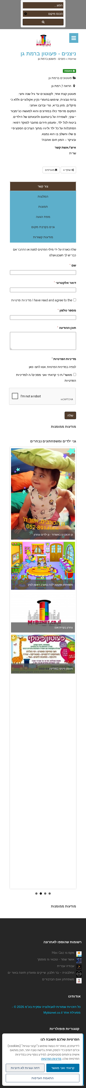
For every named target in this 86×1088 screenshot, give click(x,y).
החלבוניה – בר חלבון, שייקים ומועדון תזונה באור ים (41, 972)
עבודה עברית (65, 966)
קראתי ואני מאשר (62, 1068)
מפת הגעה (43, 217)
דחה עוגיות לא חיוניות (25, 1068)
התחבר (21, 249)
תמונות (43, 206)
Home (72, 58)
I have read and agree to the (41, 300)
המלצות (43, 196)
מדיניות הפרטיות (51, 1059)
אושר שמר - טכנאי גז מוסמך (55, 959)
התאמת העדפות (43, 1078)
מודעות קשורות (43, 237)
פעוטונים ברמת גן (61, 78)
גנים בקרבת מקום (43, 227)
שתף (68, 170)
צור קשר (43, 186)
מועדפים (50, 170)
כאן (31, 367)
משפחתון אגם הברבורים (58, 979)
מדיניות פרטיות (21, 300)
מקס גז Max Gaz (63, 952)
